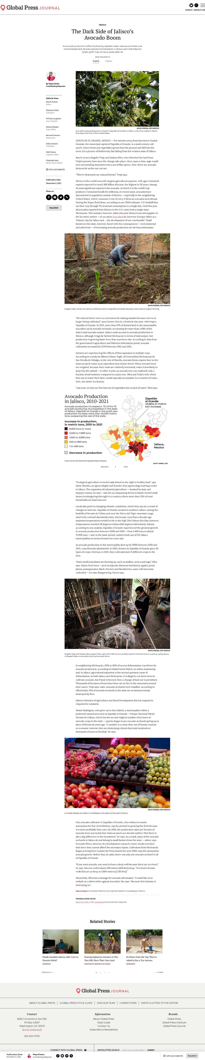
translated (99, 902)
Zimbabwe (130, 964)
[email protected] (32, 1029)
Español (108, 61)
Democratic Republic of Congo (97, 964)
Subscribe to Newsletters (104, 1029)
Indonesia (47, 964)
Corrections (128, 1003)
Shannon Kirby (82, 902)
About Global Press (42, 1003)
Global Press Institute (174, 1022)
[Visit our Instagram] (89, 1050)
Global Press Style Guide (76, 1003)
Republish (54, 208)
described (118, 216)
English (96, 61)
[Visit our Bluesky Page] (85, 1050)
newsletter (199, 10)
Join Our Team (106, 1003)
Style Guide (103, 1022)
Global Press (174, 1019)
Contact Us (103, 1026)
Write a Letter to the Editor (159, 1003)
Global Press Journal (174, 1026)
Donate (189, 10)
